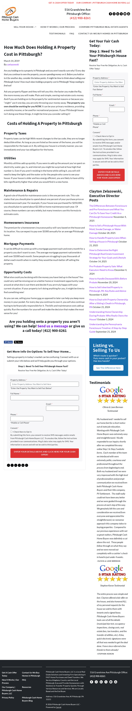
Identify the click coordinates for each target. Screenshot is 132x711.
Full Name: (15, 393)
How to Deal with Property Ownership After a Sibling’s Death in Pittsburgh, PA (108, 303)
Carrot (58, 707)
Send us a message (52, 326)
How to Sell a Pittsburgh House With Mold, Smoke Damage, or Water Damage (107, 229)
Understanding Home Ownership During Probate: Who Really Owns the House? (108, 315)
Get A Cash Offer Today (61, 3)
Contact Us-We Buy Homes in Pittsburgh (103, 33)
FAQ (72, 33)
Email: (49, 404)
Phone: (13, 414)
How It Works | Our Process (57, 27)
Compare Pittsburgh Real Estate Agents (103, 27)
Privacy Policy (8, 697)
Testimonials (57, 33)
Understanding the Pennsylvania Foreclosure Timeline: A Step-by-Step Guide (108, 328)
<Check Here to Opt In (22, 432)
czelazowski (13, 64)
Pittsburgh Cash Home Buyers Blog (32, 699)
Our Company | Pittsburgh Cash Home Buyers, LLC (103, 3)
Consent (14, 428)
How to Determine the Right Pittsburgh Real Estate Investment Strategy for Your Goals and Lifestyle (107, 254)
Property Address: (18, 380)
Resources (26, 687)
